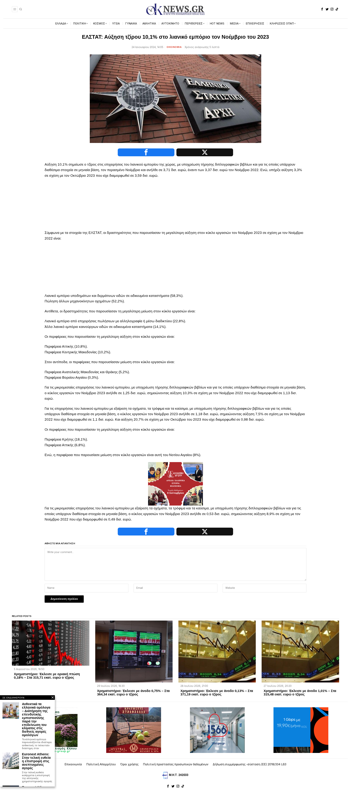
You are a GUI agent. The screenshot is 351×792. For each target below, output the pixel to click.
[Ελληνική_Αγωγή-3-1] (175, 483)
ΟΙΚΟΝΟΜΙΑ (174, 47)
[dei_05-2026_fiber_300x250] (300, 730)
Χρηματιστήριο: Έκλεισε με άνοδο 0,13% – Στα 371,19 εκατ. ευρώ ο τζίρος (216, 692)
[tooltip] (322, 9)
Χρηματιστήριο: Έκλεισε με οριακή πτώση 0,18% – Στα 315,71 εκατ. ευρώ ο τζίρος (47, 675)
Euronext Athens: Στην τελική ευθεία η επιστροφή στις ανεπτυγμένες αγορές (36, 761)
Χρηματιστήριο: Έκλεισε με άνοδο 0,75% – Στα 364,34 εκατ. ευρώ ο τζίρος (133, 692)
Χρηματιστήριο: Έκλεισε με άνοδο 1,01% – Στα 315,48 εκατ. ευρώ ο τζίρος (300, 692)
